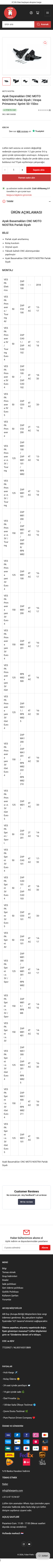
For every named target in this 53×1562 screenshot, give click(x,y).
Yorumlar (6, 1299)
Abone (45, 1247)
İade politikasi (9, 1284)
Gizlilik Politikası (10, 1291)
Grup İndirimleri (9, 1276)
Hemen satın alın (26, 177)
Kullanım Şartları (10, 1295)
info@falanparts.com (12, 1490)
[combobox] (26, 24)
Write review (26, 1202)
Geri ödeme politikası (12, 1288)
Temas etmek (9, 1272)
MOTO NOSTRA (8, 91)
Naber (5, 1484)
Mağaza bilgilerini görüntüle (19, 195)
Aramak (45, 24)
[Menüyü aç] (47, 13)
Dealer (5, 1280)
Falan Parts (29, 1554)
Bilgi (4, 1268)
